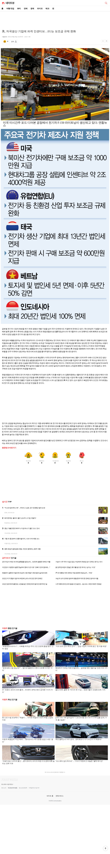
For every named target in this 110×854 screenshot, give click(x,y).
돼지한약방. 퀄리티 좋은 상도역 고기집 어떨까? (20, 518)
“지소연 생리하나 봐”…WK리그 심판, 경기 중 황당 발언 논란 (24, 508)
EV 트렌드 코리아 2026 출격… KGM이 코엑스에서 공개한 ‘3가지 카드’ (27, 691)
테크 (47, 9)
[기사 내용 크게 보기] (106, 41)
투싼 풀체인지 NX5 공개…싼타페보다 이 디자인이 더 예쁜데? (78, 739)
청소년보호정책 (23, 788)
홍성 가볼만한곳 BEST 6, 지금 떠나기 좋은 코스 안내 (21, 528)
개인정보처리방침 (12, 788)
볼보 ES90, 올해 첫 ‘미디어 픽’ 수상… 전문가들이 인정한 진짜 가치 (80, 690)
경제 (32, 9)
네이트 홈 (50, 796)
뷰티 (19, 9)
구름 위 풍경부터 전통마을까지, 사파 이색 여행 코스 (21, 539)
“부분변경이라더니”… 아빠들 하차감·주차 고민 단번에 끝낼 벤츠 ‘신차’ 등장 (27, 647)
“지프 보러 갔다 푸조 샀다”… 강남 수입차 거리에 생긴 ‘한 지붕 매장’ (81, 646)
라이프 (40, 9)
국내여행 (7, 533)
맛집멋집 (7, 523)
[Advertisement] (55, 19)
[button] (105, 848)
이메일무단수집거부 (34, 788)
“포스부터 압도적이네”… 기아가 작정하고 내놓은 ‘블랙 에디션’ (79, 761)
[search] (106, 3)
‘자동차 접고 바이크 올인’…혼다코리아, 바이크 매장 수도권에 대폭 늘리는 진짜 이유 (28, 762)
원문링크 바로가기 (9, 448)
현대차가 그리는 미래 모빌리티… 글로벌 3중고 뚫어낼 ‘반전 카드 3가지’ (81, 669)
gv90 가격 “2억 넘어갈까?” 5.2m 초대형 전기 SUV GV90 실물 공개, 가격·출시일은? (81, 719)
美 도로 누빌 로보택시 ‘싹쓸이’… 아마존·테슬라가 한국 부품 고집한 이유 (27, 719)
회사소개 (3, 788)
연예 (26, 9)
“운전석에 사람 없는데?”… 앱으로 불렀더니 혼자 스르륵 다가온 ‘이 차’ (27, 669)
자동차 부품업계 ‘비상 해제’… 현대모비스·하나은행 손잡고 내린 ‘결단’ (27, 740)
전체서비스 (59, 796)
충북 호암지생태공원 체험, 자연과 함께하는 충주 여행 (22, 549)
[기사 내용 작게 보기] (103, 42)
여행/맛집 (10, 9)
